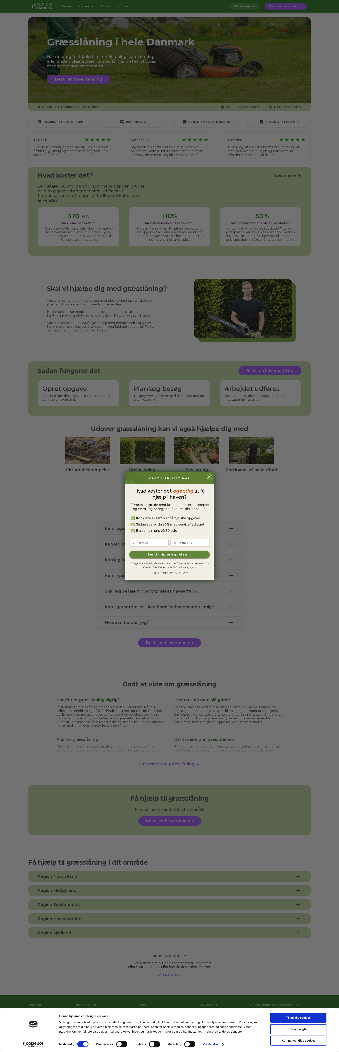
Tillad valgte (298, 1029)
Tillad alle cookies (298, 1017)
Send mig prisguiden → (170, 554)
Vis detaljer (210, 1044)
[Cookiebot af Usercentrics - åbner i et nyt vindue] (33, 1044)
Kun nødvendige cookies (298, 1040)
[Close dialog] (209, 476)
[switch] (121, 1044)
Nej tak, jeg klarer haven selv (169, 572)
